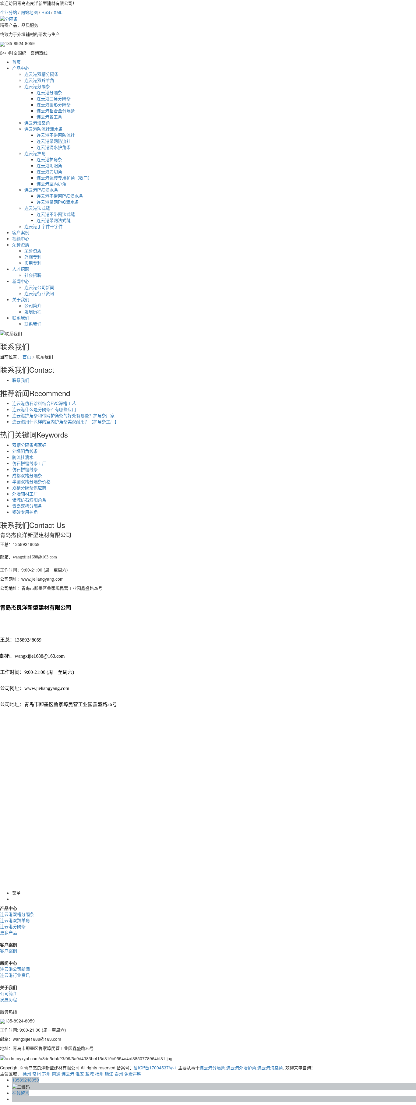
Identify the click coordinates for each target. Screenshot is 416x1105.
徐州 (27, 1074)
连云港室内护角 (51, 184)
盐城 (89, 1074)
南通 (56, 1074)
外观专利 (32, 257)
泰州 (119, 1074)
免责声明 (132, 1074)
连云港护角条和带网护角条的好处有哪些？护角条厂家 (63, 415)
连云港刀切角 (49, 171)
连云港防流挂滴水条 (43, 129)
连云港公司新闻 (39, 287)
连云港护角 (35, 153)
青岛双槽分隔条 (27, 506)
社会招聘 (32, 275)
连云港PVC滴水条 (41, 190)
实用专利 (32, 263)
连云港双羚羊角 (39, 80)
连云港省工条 (49, 117)
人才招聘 (20, 269)
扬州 (99, 1074)
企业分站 (8, 12)
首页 (16, 62)
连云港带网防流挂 (54, 141)
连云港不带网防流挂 (56, 135)
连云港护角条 (49, 159)
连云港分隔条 (37, 86)
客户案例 (20, 232)
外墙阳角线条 (25, 451)
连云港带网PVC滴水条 (58, 202)
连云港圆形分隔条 (54, 104)
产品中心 (20, 68)
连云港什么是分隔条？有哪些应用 (44, 409)
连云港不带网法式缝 (56, 214)
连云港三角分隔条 (54, 98)
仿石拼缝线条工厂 (29, 463)
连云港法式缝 (37, 208)
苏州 (46, 1074)
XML (58, 12)
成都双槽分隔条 (27, 475)
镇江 (109, 1074)
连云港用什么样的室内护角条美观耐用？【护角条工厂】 (65, 421)
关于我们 (20, 299)
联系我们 (20, 318)
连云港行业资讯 (39, 293)
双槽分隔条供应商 (29, 487)
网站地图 (29, 12)
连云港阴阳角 (49, 165)
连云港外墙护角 (241, 1068)
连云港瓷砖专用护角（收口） (64, 177)
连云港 (68, 1074)
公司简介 (32, 305)
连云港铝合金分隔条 (56, 110)
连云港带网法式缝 (54, 220)
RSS (45, 12)
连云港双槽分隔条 (41, 74)
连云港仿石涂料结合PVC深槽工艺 (44, 403)
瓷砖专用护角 (25, 512)
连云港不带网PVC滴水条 (60, 196)
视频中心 (20, 238)
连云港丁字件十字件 (43, 226)
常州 (36, 1074)
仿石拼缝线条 (25, 469)
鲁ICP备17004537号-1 (155, 1068)
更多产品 (8, 932)
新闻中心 (20, 281)
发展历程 (32, 311)
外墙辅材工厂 (25, 494)
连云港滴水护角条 (54, 147)
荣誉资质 (20, 244)
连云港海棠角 (37, 123)
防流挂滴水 (22, 457)
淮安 (80, 1074)
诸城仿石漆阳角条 (29, 500)
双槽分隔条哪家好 (29, 445)
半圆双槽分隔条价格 (31, 481)
